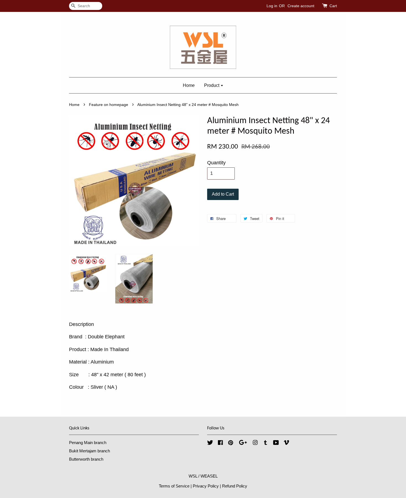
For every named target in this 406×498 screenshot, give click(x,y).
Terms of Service (174, 486)
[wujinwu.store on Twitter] (210, 443)
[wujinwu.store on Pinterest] (231, 443)
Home (189, 85)
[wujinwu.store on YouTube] (276, 443)
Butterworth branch (86, 459)
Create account (301, 6)
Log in (272, 6)
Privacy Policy (206, 486)
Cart (333, 6)
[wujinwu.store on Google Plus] (243, 443)
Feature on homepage (108, 105)
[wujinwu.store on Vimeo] (286, 443)
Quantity (216, 162)
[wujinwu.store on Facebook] (220, 443)
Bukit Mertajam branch (89, 450)
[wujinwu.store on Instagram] (255, 443)
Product (212, 85)
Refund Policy (234, 486)
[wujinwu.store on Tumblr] (265, 443)
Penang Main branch (87, 442)
